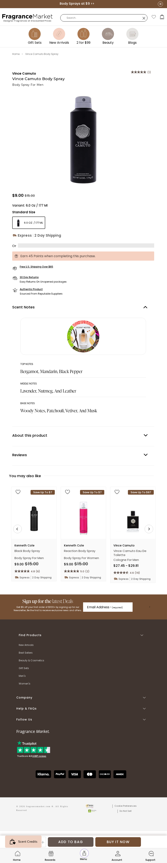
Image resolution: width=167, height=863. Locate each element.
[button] (162, 17)
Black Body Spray (27, 551)
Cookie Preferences (125, 805)
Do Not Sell (126, 811)
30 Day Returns (29, 277)
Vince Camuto (24, 73)
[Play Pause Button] (160, 4)
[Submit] (149, 607)
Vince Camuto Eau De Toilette (129, 553)
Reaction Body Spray (79, 551)
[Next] (149, 529)
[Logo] (27, 18)
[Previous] (17, 529)
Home (16, 54)
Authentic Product (31, 289)
